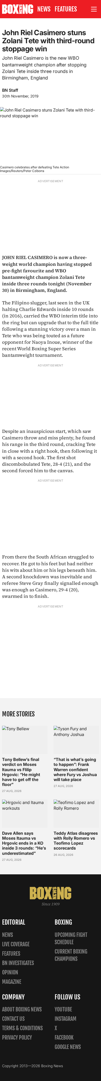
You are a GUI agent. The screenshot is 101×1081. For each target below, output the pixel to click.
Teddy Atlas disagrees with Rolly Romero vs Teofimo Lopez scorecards (76, 841)
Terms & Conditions (22, 1028)
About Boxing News (22, 1009)
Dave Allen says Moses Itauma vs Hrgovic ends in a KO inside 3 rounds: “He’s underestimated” (24, 843)
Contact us (13, 1019)
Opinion (10, 972)
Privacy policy (17, 1037)
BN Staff (10, 90)
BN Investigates (18, 963)
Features (66, 9)
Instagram (65, 1019)
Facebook (64, 1037)
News (44, 9)
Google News (68, 1047)
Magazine (11, 982)
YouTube (63, 1009)
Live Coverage (16, 944)
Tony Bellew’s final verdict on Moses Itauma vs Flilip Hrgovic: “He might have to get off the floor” (21, 772)
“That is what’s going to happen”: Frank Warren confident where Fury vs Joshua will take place (75, 769)
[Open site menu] (94, 9)
